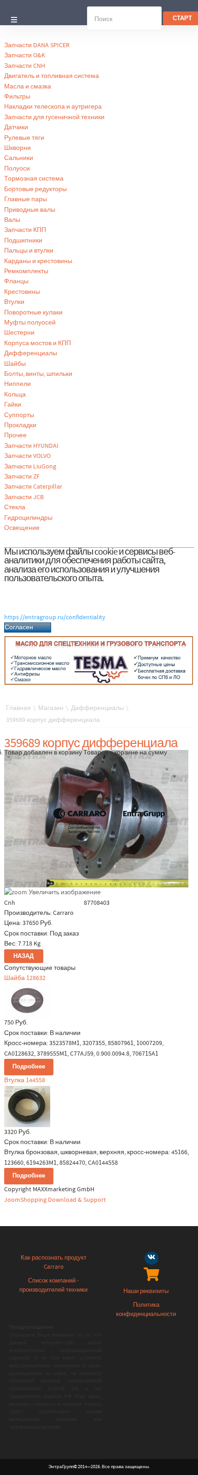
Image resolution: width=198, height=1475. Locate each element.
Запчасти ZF (22, 476)
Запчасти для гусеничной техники (54, 117)
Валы (12, 220)
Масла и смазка (27, 86)
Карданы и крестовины (38, 261)
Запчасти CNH (24, 66)
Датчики (16, 127)
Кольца (15, 394)
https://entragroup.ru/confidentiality (54, 617)
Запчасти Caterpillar (33, 486)
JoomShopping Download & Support (55, 1200)
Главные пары (25, 199)
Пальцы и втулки (28, 250)
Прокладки (20, 425)
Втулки (14, 302)
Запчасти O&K (24, 55)
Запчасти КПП (25, 230)
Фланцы (16, 281)
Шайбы (15, 364)
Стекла (14, 507)
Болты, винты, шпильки (38, 374)
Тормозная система (34, 178)
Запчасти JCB (24, 497)
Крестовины (22, 292)
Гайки (12, 404)
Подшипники (23, 240)
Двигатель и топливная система (51, 76)
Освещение (22, 528)
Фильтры (17, 96)
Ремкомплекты (26, 271)
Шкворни (17, 148)
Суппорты (19, 415)
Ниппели (17, 384)
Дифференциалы (30, 353)
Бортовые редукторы (35, 189)
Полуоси (17, 168)
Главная (18, 708)
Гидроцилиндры (28, 518)
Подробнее (28, 1066)
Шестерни (19, 332)
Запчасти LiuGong (30, 466)
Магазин (51, 708)
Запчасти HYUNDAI (31, 446)
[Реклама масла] (99, 660)
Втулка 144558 (24, 1080)
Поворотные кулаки (33, 312)
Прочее (15, 435)
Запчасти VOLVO (27, 456)
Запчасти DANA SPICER (37, 45)
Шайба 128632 (25, 978)
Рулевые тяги (24, 138)
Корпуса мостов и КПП (37, 343)
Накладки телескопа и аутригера (53, 106)
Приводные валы (29, 210)
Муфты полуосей (30, 322)
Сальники (18, 158)
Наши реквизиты (146, 1291)
